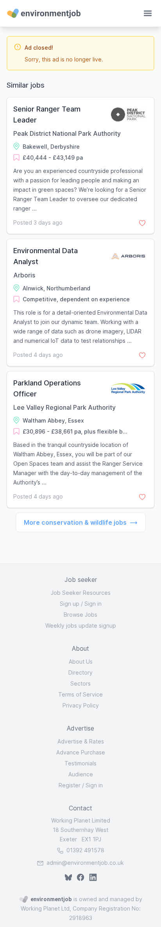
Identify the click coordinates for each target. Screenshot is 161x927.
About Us (81, 661)
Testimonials (80, 763)
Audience (80, 774)
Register (69, 785)
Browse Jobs (80, 614)
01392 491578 (84, 850)
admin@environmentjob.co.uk (85, 862)
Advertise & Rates (80, 741)
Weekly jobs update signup (80, 625)
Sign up (69, 603)
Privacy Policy (81, 705)
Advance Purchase (80, 752)
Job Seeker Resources (81, 592)
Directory (80, 672)
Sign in (93, 603)
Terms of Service (80, 694)
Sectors (80, 683)
